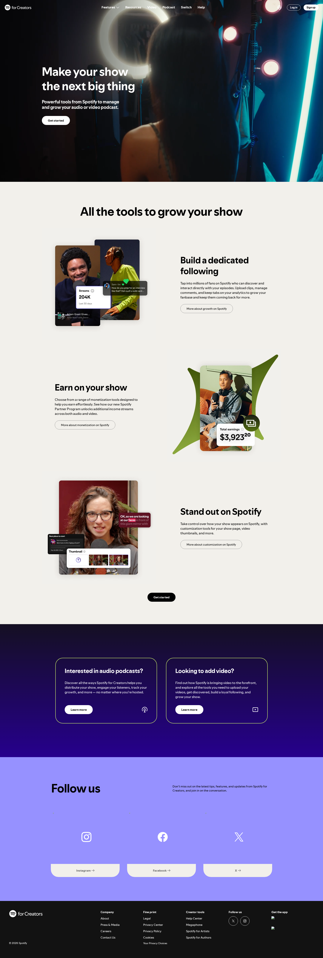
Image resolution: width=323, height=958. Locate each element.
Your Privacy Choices (155, 943)
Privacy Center (153, 925)
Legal (147, 918)
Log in (293, 7)
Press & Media (110, 925)
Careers (106, 931)
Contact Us (108, 937)
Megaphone (194, 925)
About (105, 918)
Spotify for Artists (197, 931)
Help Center (194, 918)
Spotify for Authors (198, 937)
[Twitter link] (233, 921)
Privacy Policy (152, 931)
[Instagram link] (245, 921)
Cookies (148, 937)
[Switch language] (279, 7)
